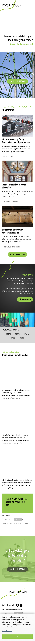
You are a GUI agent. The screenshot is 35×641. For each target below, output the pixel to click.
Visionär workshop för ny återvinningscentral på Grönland (16, 141)
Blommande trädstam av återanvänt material (12, 231)
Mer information (7, 631)
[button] (32, 75)
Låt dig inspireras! (17, 81)
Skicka (18, 519)
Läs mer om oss (25, 299)
